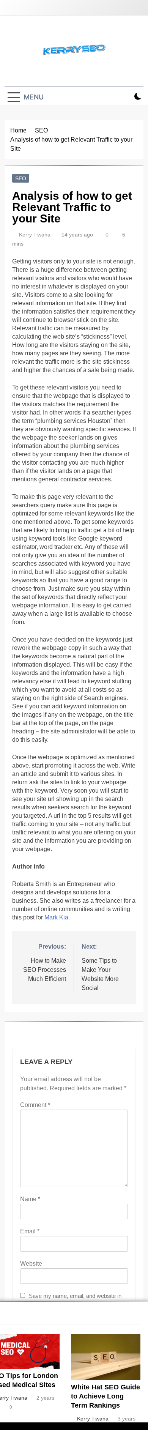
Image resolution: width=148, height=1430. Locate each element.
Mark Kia (56, 917)
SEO (20, 178)
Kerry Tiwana (34, 235)
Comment (35, 1105)
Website (31, 1263)
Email (29, 1231)
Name (30, 1199)
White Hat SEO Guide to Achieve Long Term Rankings (105, 1396)
